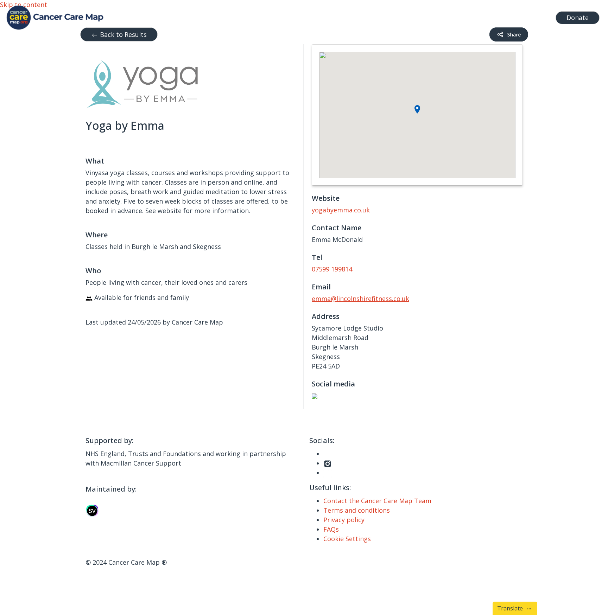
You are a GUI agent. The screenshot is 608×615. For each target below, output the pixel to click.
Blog (421, 16)
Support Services (326, 16)
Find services (530, 16)
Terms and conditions (356, 510)
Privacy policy (344, 519)
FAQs (331, 529)
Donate (577, 17)
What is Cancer (386, 16)
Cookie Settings (347, 538)
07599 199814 (332, 269)
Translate (511, 608)
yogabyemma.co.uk (341, 210)
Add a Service (485, 16)
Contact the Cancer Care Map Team (377, 501)
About (444, 16)
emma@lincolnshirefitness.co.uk (360, 298)
